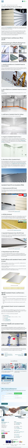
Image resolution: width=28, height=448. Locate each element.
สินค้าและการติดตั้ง (7, 444)
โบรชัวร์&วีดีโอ (23, 444)
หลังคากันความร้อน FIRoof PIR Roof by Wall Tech (19, 163)
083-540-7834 (7, 315)
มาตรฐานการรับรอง (16, 444)
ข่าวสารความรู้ (12, 445)
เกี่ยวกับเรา (16, 445)
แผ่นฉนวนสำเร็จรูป (9, 27)
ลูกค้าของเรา (20, 444)
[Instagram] (5, 433)
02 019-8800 (17, 427)
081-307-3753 (18, 432)
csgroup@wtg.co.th (8, 320)
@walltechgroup (8, 319)
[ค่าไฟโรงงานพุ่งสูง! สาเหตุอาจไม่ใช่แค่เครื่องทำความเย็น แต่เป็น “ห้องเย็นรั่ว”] (7, 366)
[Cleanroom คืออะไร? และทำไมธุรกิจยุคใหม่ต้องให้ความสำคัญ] (21, 366)
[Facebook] (3, 433)
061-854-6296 (18, 437)
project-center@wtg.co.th (20, 431)
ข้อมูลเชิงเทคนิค (11, 444)
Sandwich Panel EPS (17, 248)
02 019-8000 (17, 423)
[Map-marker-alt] (6, 433)
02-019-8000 (8, 316)
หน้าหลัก (4, 444)
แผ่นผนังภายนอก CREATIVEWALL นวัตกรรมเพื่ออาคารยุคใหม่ (6, 383)
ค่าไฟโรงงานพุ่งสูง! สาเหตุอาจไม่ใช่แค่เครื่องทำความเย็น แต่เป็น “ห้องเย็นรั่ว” (7, 372)
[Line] (2, 433)
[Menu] (26, 1)
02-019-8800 (6, 318)
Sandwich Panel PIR (17, 211)
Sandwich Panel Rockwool (17, 230)
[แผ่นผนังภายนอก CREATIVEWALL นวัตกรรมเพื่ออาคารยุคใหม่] (7, 378)
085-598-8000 (18, 424)
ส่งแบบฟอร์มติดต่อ (4, 403)
